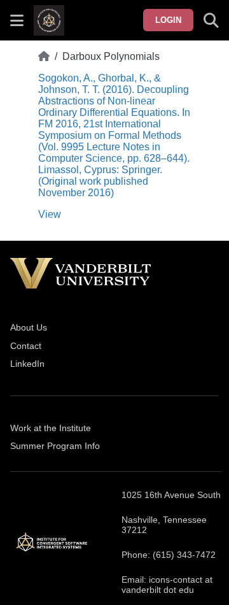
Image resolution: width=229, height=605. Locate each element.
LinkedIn (27, 364)
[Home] (44, 56)
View (49, 214)
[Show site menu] (17, 20)
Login (168, 20)
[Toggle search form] (211, 20)
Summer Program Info (55, 446)
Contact (25, 346)
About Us (28, 327)
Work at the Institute (50, 428)
